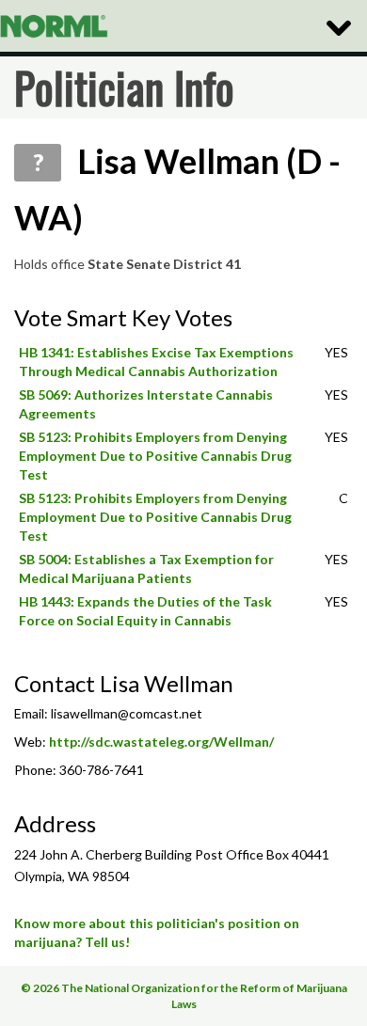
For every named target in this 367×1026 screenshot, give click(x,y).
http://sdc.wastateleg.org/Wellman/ (161, 742)
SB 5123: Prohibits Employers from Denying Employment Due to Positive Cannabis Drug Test (155, 455)
